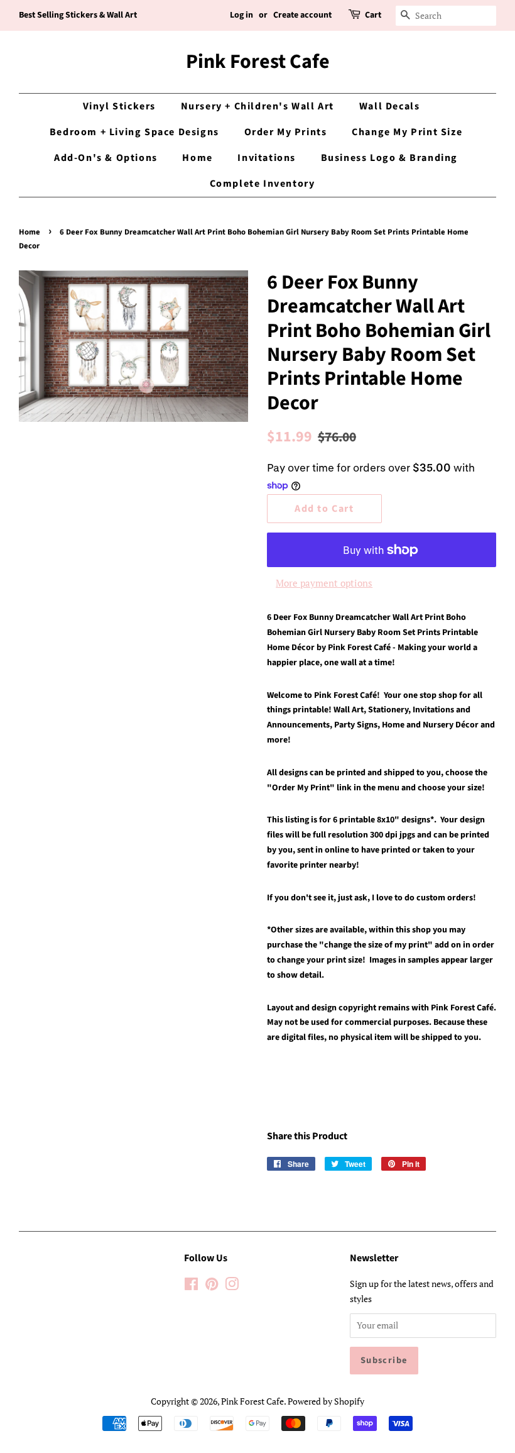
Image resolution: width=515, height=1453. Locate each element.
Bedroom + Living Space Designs (134, 132)
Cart (373, 15)
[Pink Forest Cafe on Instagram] (232, 1286)
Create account (302, 15)
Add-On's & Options (106, 158)
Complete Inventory (262, 184)
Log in (241, 15)
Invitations (266, 158)
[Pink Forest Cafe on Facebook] (191, 1286)
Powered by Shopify (326, 1401)
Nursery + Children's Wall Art (257, 106)
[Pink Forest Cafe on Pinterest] (212, 1286)
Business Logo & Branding (389, 158)
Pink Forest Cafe (258, 62)
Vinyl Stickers (119, 106)
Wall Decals (389, 106)
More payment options (324, 583)
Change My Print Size (407, 132)
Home (197, 158)
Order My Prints (285, 132)
